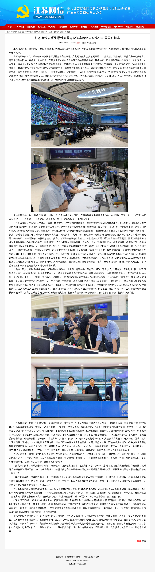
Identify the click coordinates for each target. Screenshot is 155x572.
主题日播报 (53, 32)
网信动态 (31, 27)
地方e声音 (118, 27)
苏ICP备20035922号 (81, 560)
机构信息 (20, 27)
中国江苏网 (82, 564)
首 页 (10, 27)
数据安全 (74, 27)
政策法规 (42, 27)
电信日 (62, 32)
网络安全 (63, 27)
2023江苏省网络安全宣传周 (36, 32)
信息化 (84, 27)
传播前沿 (52, 27)
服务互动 (140, 27)
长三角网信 (106, 27)
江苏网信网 (11, 32)
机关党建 (94, 27)
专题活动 (129, 27)
